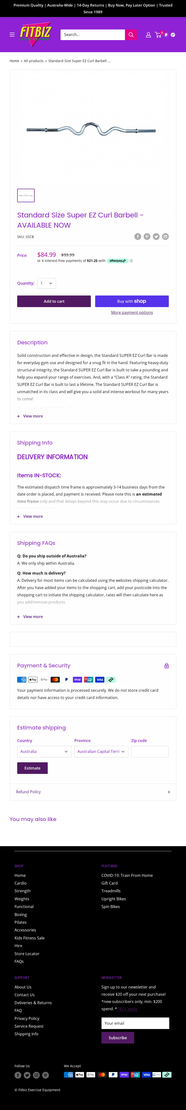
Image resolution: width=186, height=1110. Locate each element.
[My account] (148, 34)
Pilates (21, 922)
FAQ (18, 1010)
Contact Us (25, 994)
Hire (18, 945)
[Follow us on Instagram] (36, 1075)
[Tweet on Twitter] (156, 236)
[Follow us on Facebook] (18, 1075)
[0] (158, 35)
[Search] (131, 34)
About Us (23, 987)
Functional (24, 906)
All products (34, 60)
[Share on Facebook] (137, 236)
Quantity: (25, 283)
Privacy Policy (27, 1018)
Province (82, 740)
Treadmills (111, 891)
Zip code (139, 740)
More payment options (132, 312)
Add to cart (54, 301)
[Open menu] (12, 34)
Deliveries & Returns (33, 1002)
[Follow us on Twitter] (27, 1075)
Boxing (21, 914)
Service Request (29, 1026)
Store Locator (27, 953)
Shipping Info (27, 1034)
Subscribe (118, 1037)
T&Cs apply (127, 1008)
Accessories (25, 930)
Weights (22, 898)
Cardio (21, 883)
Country (24, 740)
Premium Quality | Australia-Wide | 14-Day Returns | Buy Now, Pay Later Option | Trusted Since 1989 (93, 8)
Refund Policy (28, 791)
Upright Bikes (113, 898)
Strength (23, 891)
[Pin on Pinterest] (147, 236)
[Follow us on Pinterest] (45, 1075)
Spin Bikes (110, 906)
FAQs (19, 961)
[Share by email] (165, 236)
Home (14, 60)
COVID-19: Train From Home (127, 875)
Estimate (32, 768)
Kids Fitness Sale (30, 938)
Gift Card (109, 883)
